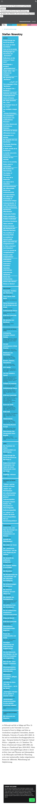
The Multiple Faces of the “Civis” (10, 106)
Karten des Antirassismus (7, 278)
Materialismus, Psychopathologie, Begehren (9, 628)
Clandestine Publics (9, 214)
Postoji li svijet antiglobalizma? (8, 256)
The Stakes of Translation (7, 174)
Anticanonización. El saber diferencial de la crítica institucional (10, 205)
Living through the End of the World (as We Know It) (9, 457)
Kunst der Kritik (8, 405)
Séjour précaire (8, 224)
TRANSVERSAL (8, 419)
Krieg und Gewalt (8, 618)
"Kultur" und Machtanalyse (7, 490)
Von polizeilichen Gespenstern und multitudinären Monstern (8, 119)
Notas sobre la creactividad (8, 165)
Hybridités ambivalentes (7, 269)
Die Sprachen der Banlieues (8, 321)
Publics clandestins (9, 216)
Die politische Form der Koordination (9, 606)
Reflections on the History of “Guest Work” (9, 60)
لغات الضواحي (13, 82)
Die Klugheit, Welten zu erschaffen (9, 567)
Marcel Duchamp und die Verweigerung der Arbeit (10, 305)
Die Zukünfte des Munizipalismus (8, 598)
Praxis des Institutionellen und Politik (9, 636)
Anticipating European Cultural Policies (9, 335)
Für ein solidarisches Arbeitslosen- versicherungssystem (10, 613)
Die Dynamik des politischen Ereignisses (8, 560)
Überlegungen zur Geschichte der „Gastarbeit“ (9, 54)
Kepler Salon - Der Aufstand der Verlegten (9, 73)
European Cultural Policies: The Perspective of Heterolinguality (9, 505)
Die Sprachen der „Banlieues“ (8, 78)
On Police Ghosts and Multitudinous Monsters (10, 126)
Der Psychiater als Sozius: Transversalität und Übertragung (9, 449)
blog (4, 25)
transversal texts (25, 22)
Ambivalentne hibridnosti (7, 273)
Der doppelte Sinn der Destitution (10, 141)
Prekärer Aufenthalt (9, 219)
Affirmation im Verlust (10, 131)
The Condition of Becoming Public (8, 234)
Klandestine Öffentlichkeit (7, 211)
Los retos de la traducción (8, 178)
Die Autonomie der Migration (9, 717)
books (19, 25)
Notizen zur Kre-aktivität (8, 159)
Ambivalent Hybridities (7, 265)
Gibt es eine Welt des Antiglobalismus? (10, 243)
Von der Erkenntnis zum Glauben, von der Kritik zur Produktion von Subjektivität (10, 655)
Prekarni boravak (8, 226)
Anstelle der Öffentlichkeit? (7, 540)
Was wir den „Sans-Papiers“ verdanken (9, 663)
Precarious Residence (10, 221)
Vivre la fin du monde (10, 49)
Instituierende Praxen (10, 311)
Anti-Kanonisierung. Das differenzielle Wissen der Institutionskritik (9, 189)
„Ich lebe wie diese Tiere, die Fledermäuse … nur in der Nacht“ (10, 685)
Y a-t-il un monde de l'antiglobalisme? (9, 251)
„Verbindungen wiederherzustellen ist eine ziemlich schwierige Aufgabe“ (10, 702)
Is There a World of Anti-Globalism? (9, 247)
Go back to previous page (10, 29)
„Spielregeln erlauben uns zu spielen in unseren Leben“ (10, 694)
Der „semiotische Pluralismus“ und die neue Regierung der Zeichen (10, 551)
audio (29, 25)
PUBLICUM (6, 412)
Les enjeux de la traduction (8, 183)
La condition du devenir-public (8, 238)
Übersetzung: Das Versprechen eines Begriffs (9, 433)
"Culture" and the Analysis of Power (9, 485)
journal (10, 25)
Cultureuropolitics (9, 499)
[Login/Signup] (2, 2)
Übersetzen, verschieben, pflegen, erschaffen (10, 677)
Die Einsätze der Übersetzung (8, 170)
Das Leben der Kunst (10, 545)
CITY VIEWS (7, 367)
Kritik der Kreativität (9, 315)
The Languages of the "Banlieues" (10, 85)
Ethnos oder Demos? (9, 281)
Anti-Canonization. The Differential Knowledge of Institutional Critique (10, 198)
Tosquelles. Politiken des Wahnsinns (9, 292)
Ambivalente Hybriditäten (7, 260)
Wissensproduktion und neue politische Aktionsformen (9, 669)
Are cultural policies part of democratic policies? (9, 495)
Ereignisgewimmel (9, 96)
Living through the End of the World (9, 41)
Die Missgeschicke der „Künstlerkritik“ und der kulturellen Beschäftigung (10, 578)
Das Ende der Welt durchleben (9, 46)
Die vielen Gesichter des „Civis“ (9, 102)
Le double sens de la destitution (9, 154)
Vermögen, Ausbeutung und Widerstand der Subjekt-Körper (8, 646)
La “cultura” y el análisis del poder (9, 513)
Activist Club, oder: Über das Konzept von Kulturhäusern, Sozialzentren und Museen (10, 532)
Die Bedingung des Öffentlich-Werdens (9, 229)
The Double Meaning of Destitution (9, 145)
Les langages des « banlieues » (9, 90)
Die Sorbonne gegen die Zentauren (9, 585)
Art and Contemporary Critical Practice (10, 346)
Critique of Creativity (9, 384)
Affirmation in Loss (9, 133)
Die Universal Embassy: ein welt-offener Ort (9, 592)
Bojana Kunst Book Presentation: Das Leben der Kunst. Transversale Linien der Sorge (9, 467)
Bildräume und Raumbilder (8, 354)
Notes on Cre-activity (10, 162)
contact (34, 22)
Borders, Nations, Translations (9, 362)
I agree (32, 800)
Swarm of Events (8, 98)
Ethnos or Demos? (9, 284)
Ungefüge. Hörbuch (9, 475)
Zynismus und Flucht (9, 93)
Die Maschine (7, 571)
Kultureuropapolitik (9, 510)
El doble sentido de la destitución (10, 150)
